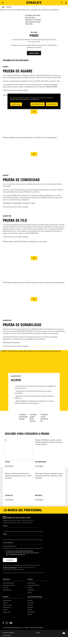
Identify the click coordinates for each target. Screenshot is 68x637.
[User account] (66, 2)
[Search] (62, 2)
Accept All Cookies (51, 104)
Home (3, 7)
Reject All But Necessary (37, 104)
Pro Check (8, 7)
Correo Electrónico (8, 542)
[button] (3, 623)
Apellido (5, 534)
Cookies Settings (16, 104)
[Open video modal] (34, 111)
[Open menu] (2, 2)
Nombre (5, 526)
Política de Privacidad (9, 567)
